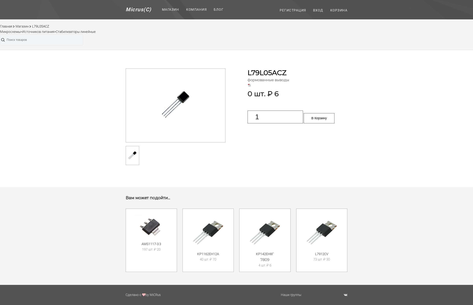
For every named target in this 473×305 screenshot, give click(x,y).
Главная (6, 26)
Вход (318, 10)
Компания (196, 9)
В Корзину (319, 118)
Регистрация (293, 10)
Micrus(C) (138, 9)
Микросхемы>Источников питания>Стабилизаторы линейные (48, 32)
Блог (218, 9)
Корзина (339, 10)
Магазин (170, 9)
